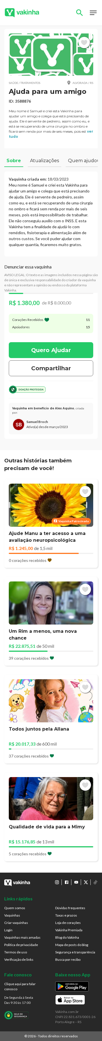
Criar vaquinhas (16, 923)
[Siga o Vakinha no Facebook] (66, 882)
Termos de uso (15, 952)
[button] (51, 54)
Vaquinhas (12, 915)
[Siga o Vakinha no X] (86, 882)
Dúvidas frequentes (70, 908)
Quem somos (14, 908)
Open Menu (93, 12)
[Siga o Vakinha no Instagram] (57, 882)
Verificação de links (18, 959)
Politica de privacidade (21, 945)
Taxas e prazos (66, 915)
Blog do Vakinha (67, 937)
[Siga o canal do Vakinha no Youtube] (76, 882)
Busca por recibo (67, 959)
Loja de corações (68, 923)
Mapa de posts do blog (71, 945)
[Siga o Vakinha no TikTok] (95, 882)
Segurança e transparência (75, 952)
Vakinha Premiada (68, 930)
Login (8, 930)
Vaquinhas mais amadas (22, 937)
